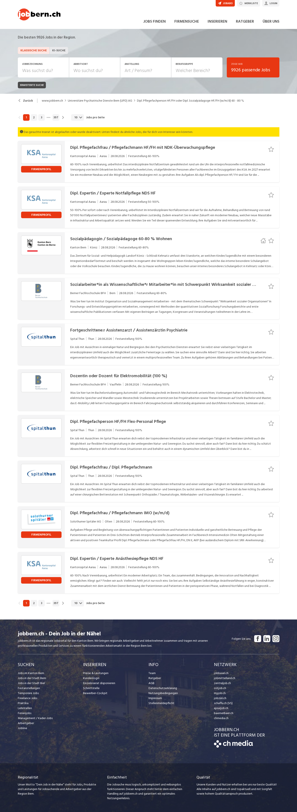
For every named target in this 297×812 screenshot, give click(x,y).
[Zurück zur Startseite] (233, 746)
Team (152, 673)
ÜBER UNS (271, 21)
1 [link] (26, 117)
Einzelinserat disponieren (99, 683)
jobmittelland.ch (224, 678)
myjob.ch (220, 693)
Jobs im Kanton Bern (31, 673)
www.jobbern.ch (52, 101)
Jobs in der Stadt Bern (32, 678)
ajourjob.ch (221, 708)
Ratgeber (154, 678)
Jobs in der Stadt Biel (31, 683)
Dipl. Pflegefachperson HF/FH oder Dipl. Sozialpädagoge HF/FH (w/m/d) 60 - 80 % (190, 101)
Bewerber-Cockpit (95, 693)
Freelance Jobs (27, 698)
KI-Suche (58, 50)
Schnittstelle (91, 688)
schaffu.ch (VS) (223, 703)
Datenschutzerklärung (162, 688)
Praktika (23, 703)
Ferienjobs (24, 713)
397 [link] (55, 117)
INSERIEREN (217, 21)
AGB (151, 683)
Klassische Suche (33, 50)
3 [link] (41, 117)
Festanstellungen (29, 688)
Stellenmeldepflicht (161, 703)
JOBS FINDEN (154, 21)
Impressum (155, 698)
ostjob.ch (220, 688)
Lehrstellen (25, 708)
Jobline (22, 728)
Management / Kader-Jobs (35, 718)
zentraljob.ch (222, 683)
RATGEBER (245, 21)
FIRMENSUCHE (186, 21)
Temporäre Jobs (28, 693)
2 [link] (34, 117)
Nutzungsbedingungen (163, 693)
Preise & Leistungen (95, 673)
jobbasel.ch (221, 673)
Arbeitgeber (26, 723)
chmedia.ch (221, 718)
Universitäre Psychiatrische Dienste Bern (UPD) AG (100, 101)
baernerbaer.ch (223, 713)
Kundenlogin (91, 678)
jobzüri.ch (220, 698)
